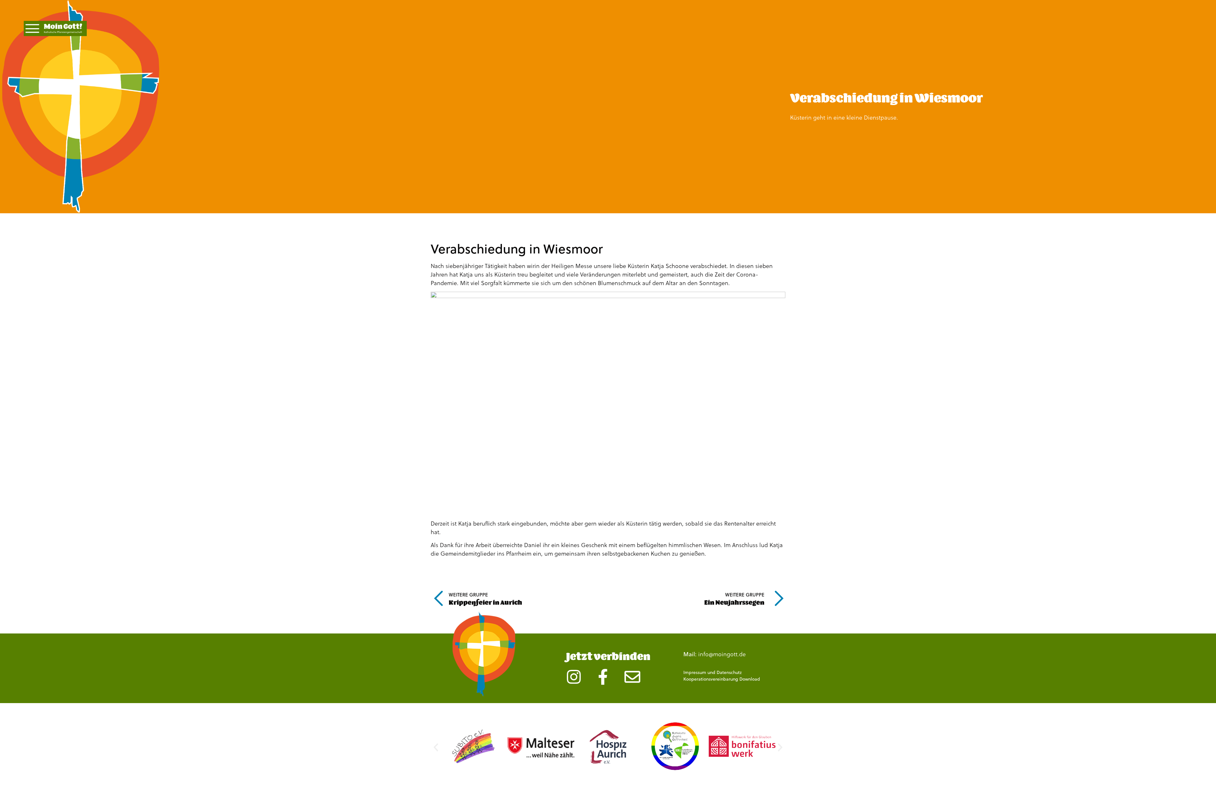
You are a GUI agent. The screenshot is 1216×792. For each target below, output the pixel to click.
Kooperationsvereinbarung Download (721, 679)
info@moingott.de (722, 654)
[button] (436, 747)
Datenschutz (729, 672)
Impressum (694, 672)
